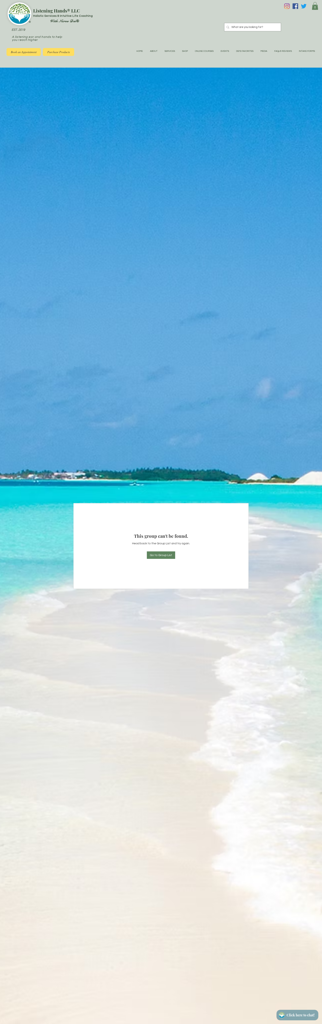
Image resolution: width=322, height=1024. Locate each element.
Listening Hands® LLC (56, 11)
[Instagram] (287, 6)
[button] (315, 6)
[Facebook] (295, 6)
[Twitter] (304, 6)
